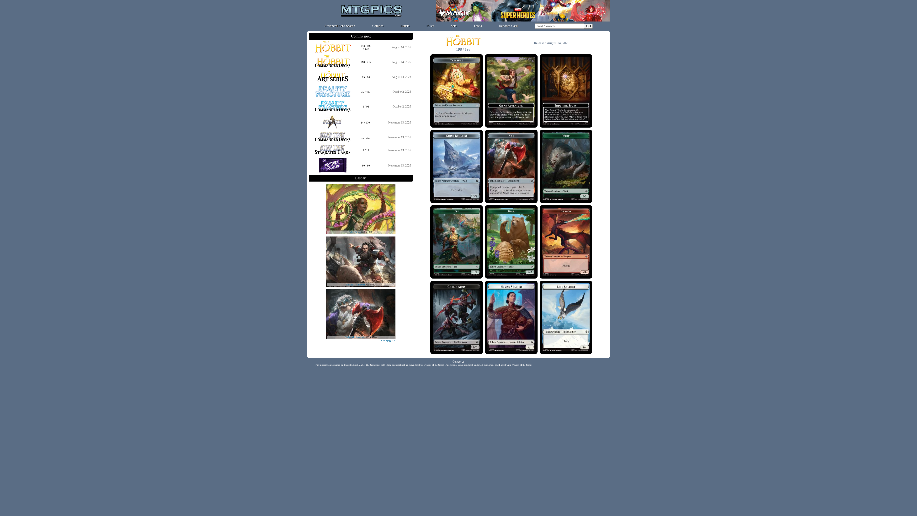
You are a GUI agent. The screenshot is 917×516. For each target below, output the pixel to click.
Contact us (458, 361)
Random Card (508, 26)
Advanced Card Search (339, 26)
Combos (377, 26)
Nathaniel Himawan (355, 284)
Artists (404, 26)
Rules (430, 26)
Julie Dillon (355, 232)
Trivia (478, 26)
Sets (453, 26)
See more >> (388, 341)
